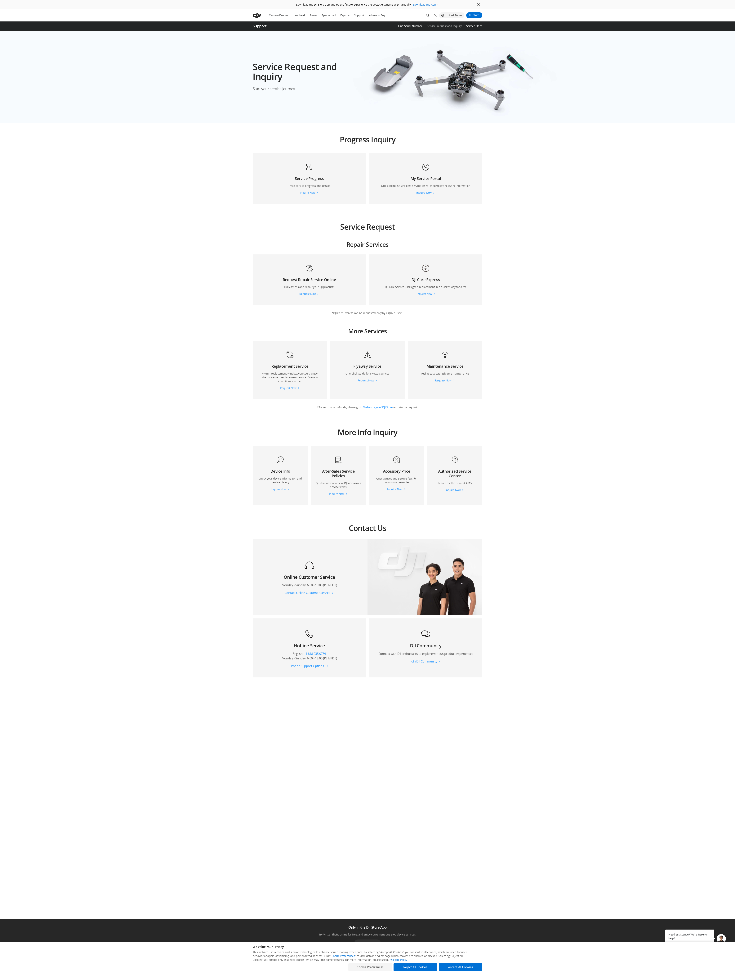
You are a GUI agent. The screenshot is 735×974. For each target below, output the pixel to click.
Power (313, 15)
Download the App (424, 4)
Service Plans (474, 26)
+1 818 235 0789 (315, 654)
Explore (345, 15)
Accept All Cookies (460, 967)
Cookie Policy (399, 960)
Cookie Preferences (343, 956)
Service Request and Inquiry (444, 26)
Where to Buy (377, 15)
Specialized (329, 15)
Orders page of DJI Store (378, 407)
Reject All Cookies (415, 967)
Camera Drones (278, 15)
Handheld (299, 15)
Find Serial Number (410, 26)
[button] (367, 77)
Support (359, 15)
